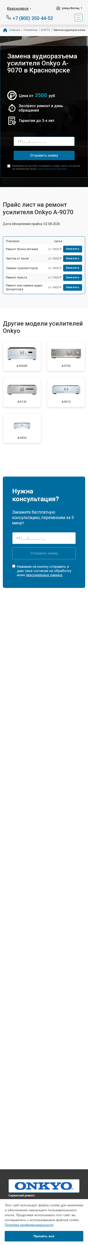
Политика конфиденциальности (29, 1225)
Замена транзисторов (22, 268)
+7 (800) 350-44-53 (33, 17)
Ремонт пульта (16, 277)
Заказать (73, 248)
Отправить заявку (44, 155)
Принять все (44, 1236)
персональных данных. (52, 168)
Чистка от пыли (17, 258)
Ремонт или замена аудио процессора (24, 287)
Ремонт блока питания (22, 249)
